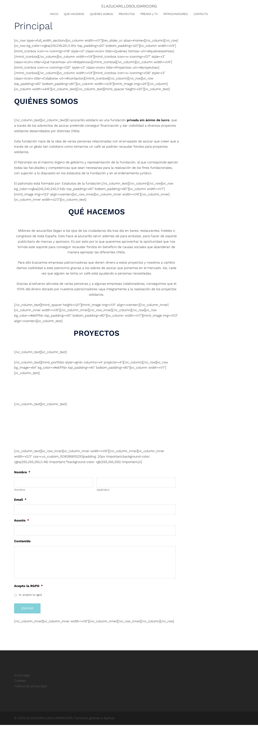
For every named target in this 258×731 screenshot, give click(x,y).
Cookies (20, 681)
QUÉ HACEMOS (74, 14)
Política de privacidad (30, 686)
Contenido (22, 541)
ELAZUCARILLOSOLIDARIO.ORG (129, 6)
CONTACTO (201, 14)
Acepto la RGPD (28, 586)
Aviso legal (22, 675)
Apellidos (103, 489)
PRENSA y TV (149, 14)
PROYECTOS (127, 14)
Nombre (22, 472)
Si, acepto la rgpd (30, 594)
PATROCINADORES (175, 14)
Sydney (109, 718)
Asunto (21, 520)
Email (20, 500)
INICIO (54, 14)
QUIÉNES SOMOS (101, 14)
